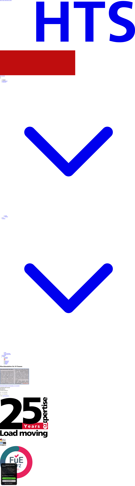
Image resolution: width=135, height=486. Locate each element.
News (5, 352)
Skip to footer (9, 0)
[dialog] (9, 474)
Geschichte (6, 216)
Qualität (5, 215)
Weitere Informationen (11, 473)
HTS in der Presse (7, 353)
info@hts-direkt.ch (6, 395)
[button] (9, 483)
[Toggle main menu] (0, 78)
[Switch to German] (6, 357)
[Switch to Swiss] (4, 359)
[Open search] (0, 76)
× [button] (15, 464)
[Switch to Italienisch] (6, 361)
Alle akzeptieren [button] (9, 478)
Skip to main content (3, 0)
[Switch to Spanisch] (6, 362)
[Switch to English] (6, 358)
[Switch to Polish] (5, 363)
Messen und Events (7, 354)
